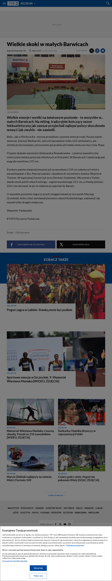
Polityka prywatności (75, 545)
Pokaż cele (38, 576)
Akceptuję (38, 568)
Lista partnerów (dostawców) (14, 561)
